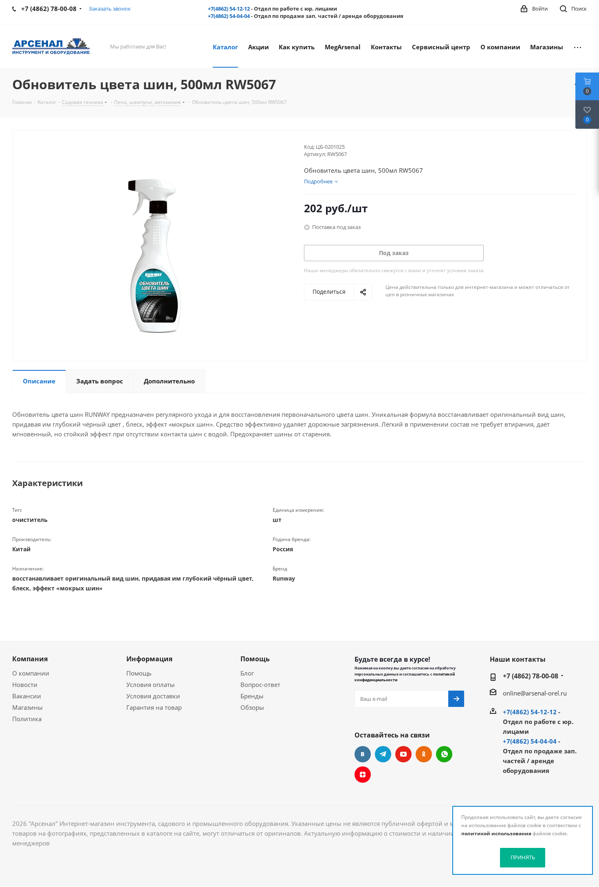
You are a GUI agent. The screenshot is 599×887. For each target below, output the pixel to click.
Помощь (139, 673)
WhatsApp (444, 754)
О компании (30, 673)
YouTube (403, 754)
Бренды (252, 696)
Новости (24, 684)
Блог (247, 673)
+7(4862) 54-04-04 (229, 16)
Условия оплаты (150, 684)
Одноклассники (424, 754)
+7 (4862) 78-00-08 (530, 676)
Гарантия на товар (154, 707)
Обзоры (252, 707)
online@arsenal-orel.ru (535, 693)
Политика (27, 719)
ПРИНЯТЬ (523, 857)
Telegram (383, 754)
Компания (30, 658)
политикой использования (496, 833)
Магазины (27, 707)
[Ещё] (577, 46)
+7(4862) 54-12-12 (229, 8)
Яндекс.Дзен (363, 774)
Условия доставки (153, 696)
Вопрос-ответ (260, 684)
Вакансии (26, 696)
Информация (149, 658)
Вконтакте (363, 754)
